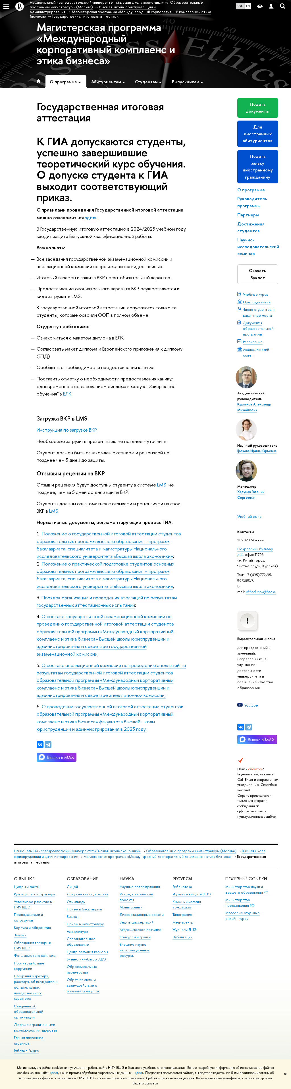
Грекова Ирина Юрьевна (257, 451)
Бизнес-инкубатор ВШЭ (86, 959)
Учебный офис (249, 516)
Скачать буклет (257, 274)
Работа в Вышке (26, 1050)
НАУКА (127, 879)
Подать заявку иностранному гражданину (258, 166)
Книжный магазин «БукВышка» (186, 904)
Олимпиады (76, 901)
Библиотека (182, 886)
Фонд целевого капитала (34, 955)
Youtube (251, 705)
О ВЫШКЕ (24, 879)
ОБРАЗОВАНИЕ (82, 879)
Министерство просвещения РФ (240, 902)
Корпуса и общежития (32, 927)
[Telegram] (248, 727)
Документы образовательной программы (258, 328)
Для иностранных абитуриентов (258, 134)
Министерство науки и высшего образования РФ (247, 889)
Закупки (20, 935)
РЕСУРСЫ (182, 879)
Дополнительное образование (81, 941)
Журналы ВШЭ (184, 929)
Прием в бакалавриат (84, 909)
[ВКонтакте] (240, 727)
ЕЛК (67, 393)
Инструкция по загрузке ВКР (67, 430)
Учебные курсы (256, 294)
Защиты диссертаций (136, 922)
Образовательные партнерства (82, 969)
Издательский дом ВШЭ (191, 894)
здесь (54, 1073)
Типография (182, 914)
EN (248, 6)
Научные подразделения (140, 886)
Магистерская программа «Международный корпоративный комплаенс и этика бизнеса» (106, 43)
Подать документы (257, 107)
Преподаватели (257, 302)
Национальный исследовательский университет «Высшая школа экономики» (77, 850)
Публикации (182, 937)
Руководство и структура (34, 894)
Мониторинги (131, 907)
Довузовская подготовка (87, 894)
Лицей (72, 886)
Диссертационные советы (142, 914)
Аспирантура (77, 931)
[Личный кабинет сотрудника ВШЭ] (271, 6)
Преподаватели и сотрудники (28, 917)
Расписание (253, 341)
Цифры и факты (26, 886)
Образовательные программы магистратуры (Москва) (191, 850)
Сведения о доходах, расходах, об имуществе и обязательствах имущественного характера (35, 987)
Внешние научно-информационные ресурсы (134, 950)
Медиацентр (182, 922)
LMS (161, 484)
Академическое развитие (140, 929)
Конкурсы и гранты (135, 937)
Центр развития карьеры (87, 951)
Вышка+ (73, 916)
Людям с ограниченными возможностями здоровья (35, 1027)
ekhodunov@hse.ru (261, 591)
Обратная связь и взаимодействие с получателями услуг (83, 985)
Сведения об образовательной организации (28, 1012)
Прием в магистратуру (85, 924)
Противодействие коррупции (29, 966)
